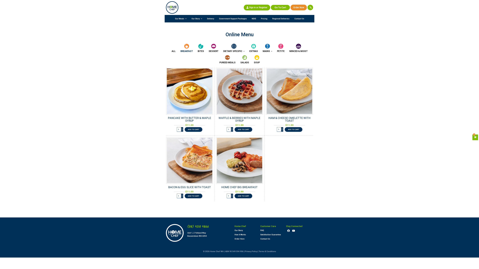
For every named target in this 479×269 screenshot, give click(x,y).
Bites (201, 51)
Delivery (210, 19)
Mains (266, 51)
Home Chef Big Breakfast (239, 187)
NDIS (254, 19)
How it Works (240, 235)
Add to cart (193, 129)
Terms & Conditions (267, 251)
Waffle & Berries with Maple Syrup (239, 119)
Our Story (195, 19)
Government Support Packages (233, 19)
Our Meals (179, 19)
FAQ (262, 230)
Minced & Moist (298, 51)
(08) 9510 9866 (198, 226)
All (174, 51)
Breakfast (186, 51)
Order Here (239, 239)
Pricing (264, 19)
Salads (244, 62)
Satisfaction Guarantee (270, 235)
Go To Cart (280, 7)
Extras (253, 51)
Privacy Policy (251, 251)
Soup (257, 62)
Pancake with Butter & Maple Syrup (189, 119)
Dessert (213, 51)
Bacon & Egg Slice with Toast (189, 187)
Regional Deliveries (280, 19)
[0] (475, 137)
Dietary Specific (232, 51)
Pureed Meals (227, 62)
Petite (281, 51)
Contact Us (299, 19)
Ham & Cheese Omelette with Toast (289, 119)
